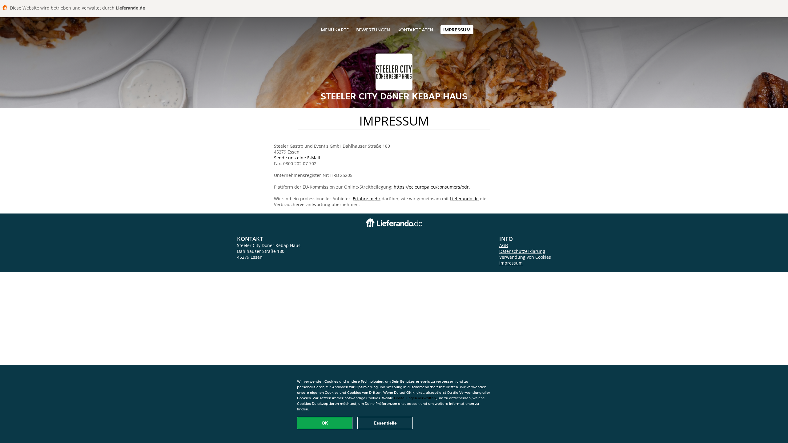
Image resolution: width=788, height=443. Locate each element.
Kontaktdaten (415, 29)
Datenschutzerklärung (522, 251)
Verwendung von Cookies (525, 257)
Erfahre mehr (366, 199)
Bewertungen (373, 29)
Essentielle (385, 423)
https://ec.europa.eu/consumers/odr (431, 187)
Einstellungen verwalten (415, 398)
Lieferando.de (464, 199)
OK (325, 423)
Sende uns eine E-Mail (297, 158)
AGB (503, 245)
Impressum (457, 29)
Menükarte (335, 29)
